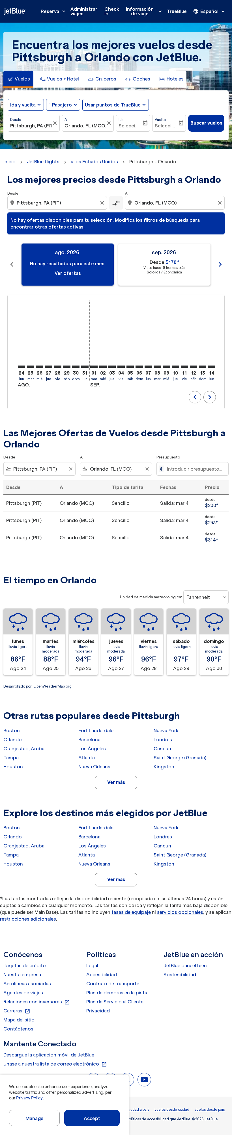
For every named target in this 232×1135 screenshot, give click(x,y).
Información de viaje (144, 11)
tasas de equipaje (131, 912)
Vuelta (160, 120)
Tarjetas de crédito (24, 965)
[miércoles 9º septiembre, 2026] (166, 367)
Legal (92, 965)
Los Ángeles (92, 748)
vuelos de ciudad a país (129, 1109)
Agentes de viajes (23, 992)
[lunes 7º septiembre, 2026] (148, 367)
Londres (163, 739)
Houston (13, 766)
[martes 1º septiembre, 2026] (94, 367)
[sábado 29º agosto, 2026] (66, 367)
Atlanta (86, 757)
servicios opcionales (180, 912)
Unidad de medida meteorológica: (151, 597)
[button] (63, 105)
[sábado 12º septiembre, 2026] (193, 367)
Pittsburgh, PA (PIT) (30, 126)
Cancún (162, 748)
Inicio (9, 161)
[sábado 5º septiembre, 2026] (130, 367)
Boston (11, 730)
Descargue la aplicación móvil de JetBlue (48, 1055)
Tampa (11, 757)
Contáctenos (18, 1029)
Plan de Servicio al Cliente (114, 1001)
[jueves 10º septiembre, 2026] (175, 367)
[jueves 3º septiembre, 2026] (112, 367)
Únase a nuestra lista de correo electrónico (55, 1064)
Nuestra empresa (22, 974)
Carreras (16, 1011)
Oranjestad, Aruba (23, 748)
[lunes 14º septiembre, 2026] (211, 367)
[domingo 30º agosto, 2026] (76, 367)
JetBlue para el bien (185, 965)
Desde (15, 120)
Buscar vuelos (206, 123)
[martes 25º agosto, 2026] (30, 367)
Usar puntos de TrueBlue (113, 105)
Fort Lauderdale (95, 730)
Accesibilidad (101, 974)
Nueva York (166, 730)
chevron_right (220, 264)
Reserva (53, 11)
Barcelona (89, 739)
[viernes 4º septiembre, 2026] (121, 367)
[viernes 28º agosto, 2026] (57, 367)
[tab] (18, 79)
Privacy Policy (29, 1098)
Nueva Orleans (94, 766)
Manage (34, 1118)
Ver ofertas (68, 273)
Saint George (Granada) (180, 757)
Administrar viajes (83, 11)
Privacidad (98, 1011)
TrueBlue (177, 11)
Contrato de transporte (112, 983)
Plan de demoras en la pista (116, 992)
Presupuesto (168, 457)
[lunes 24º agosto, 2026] (21, 367)
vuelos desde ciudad (171, 1109)
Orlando (12, 739)
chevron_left (11, 264)
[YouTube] (144, 1079)
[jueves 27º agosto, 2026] (48, 367)
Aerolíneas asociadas (27, 983)
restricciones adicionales (28, 919)
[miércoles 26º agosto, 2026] (39, 367)
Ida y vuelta (23, 105)
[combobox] (58, 202)
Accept (92, 1118)
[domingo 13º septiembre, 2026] (202, 367)
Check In (111, 11)
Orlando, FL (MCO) (85, 126)
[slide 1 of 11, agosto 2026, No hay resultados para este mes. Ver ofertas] (68, 264)
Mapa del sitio (19, 1020)
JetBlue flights (43, 161)
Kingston (164, 766)
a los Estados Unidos (94, 161)
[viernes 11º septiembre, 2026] (184, 367)
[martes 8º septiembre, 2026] (157, 367)
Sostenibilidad (180, 974)
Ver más (116, 782)
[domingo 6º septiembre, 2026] (139, 367)
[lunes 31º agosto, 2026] (85, 367)
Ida (121, 120)
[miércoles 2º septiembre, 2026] (103, 367)
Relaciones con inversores (36, 1002)
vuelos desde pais (210, 1109)
